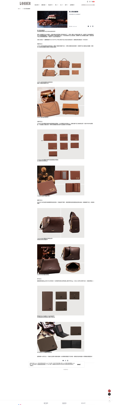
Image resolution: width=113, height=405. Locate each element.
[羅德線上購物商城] (25, 3)
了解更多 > (31, 365)
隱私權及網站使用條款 (41, 364)
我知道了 (79, 364)
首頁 (19, 8)
